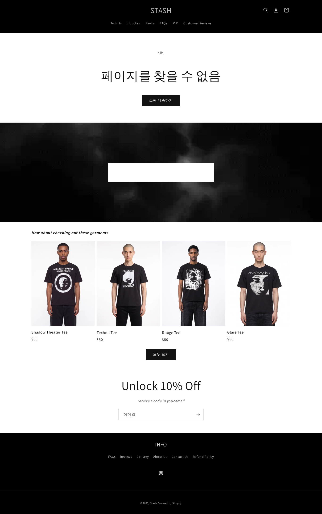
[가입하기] (198, 414)
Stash (153, 503)
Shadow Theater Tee (49, 332)
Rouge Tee (171, 332)
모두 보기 (161, 354)
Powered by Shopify (170, 503)
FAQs (112, 456)
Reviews (126, 456)
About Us (160, 456)
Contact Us (180, 456)
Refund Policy (203, 456)
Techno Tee (107, 332)
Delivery (142, 456)
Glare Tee (235, 332)
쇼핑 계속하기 (161, 100)
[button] (265, 10)
